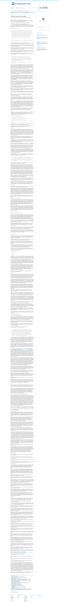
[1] (19, 72)
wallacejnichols (46, 29)
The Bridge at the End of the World (21, 577)
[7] (24, 119)
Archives (15, 14)
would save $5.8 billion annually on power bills (19, 550)
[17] (15, 460)
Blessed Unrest (17, 72)
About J (18, 596)
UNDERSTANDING (18, 7)
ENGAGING (12, 7)
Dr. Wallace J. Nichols (40, 29)
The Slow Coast (12, 600)
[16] (16, 458)
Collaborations (12, 598)
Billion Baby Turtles (13, 597)
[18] (29, 462)
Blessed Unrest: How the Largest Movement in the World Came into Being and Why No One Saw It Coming (22, 575)
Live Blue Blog (25, 598)
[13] (29, 374)
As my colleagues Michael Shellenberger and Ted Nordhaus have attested (20, 348)
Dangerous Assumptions (25, 349)
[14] (11, 585)
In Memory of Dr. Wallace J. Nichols (42, 41)
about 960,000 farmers (22, 119)
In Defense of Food (19, 153)
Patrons (11, 596)
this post (28, 20)
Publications (25, 599)
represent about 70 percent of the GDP (19, 178)
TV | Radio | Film (25, 597)
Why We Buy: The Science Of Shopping (21, 586)
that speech (16, 28)
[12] (11, 583)
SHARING (23, 7)
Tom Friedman (26, 297)
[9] (13, 121)
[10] (11, 582)
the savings (28, 552)
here (25, 21)
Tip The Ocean (25, 601)
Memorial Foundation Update (41, 34)
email (19, 12)
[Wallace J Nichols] (21, 6)
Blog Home (12, 14)
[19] (12, 545)
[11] (15, 161)
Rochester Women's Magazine (41, 47)
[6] (28, 118)
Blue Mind (18, 597)
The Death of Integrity (23, 51)
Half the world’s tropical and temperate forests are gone (16, 115)
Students (12, 599)
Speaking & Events (26, 596)
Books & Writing (25, 600)
